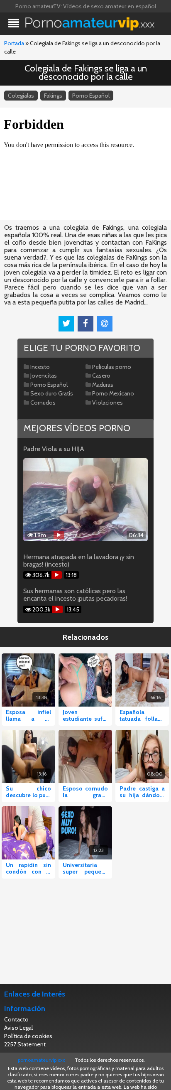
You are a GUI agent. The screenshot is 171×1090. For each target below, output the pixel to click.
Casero (101, 375)
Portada (14, 43)
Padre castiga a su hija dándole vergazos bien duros (142, 791)
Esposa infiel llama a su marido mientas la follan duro (28, 715)
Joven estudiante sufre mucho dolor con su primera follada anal (85, 715)
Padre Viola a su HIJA (53, 449)
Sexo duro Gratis (51, 393)
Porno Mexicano (113, 393)
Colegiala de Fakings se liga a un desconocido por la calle (85, 72)
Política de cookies (28, 1036)
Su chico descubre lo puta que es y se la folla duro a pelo (28, 791)
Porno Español (91, 95)
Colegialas (21, 95)
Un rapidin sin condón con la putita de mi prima (28, 868)
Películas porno (111, 367)
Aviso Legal (18, 1027)
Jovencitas (43, 375)
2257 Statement (25, 1044)
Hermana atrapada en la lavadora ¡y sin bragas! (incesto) (78, 560)
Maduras (102, 384)
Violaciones (107, 402)
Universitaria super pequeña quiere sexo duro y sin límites (85, 868)
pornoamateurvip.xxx (41, 1060)
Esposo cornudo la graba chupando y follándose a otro (85, 791)
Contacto (16, 1019)
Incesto (40, 367)
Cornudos (43, 402)
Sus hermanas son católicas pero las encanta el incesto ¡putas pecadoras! (75, 594)
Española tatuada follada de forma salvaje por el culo (142, 715)
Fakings (53, 95)
